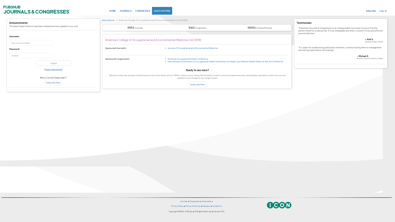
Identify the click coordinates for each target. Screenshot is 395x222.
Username (14, 36)
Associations (108, 20)
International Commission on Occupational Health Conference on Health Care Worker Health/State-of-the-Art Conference (225, 61)
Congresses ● (196, 201)
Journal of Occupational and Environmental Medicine (193, 48)
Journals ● (185, 201)
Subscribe (371, 10)
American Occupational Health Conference (188, 59)
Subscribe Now (53, 82)
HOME (112, 10)
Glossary (206, 206)
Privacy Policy (177, 206)
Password (14, 49)
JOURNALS (126, 10)
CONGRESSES (142, 10)
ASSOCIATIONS (162, 10)
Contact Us (217, 206)
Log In (383, 10)
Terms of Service (193, 206)
